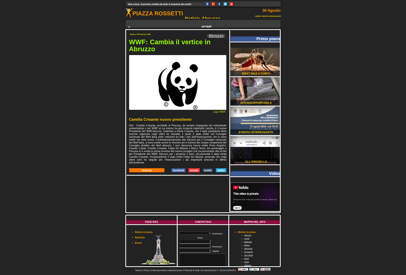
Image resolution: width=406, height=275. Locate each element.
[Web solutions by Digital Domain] (265, 270)
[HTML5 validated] (243, 270)
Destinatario (217, 234)
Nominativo (217, 247)
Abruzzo (216, 35)
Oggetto (215, 251)
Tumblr (208, 170)
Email (200, 238)
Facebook (178, 170)
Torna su (147, 170)
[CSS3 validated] (254, 270)
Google (194, 170)
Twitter (221, 170)
